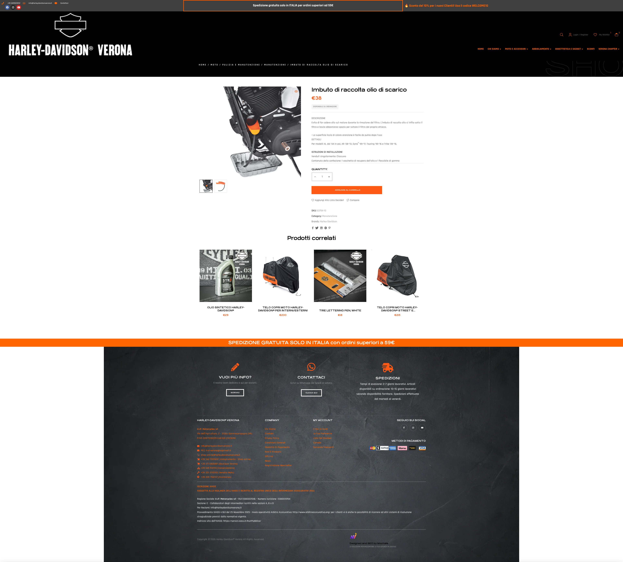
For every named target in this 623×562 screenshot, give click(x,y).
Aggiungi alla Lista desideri (329, 200)
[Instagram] (13, 7)
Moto (214, 64)
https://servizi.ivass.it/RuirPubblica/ (242, 521)
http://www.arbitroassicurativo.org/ (311, 512)
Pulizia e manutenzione (241, 64)
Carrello (317, 442)
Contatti (269, 433)
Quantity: (320, 169)
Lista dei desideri (322, 438)
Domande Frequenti (323, 447)
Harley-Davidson (328, 221)
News (268, 461)
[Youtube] (18, 7)
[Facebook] (7, 7)
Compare (354, 200)
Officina (269, 456)
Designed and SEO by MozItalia (369, 543)
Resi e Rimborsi (273, 452)
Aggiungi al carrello (347, 190)
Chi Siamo (270, 429)
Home (203, 64)
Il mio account (320, 429)
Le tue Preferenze (322, 433)
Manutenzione (275, 64)
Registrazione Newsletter (278, 465)
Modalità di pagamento (277, 447)
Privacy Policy (272, 438)
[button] (296, 91)
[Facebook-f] (404, 427)
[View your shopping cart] (616, 34)
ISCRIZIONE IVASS (206, 486)
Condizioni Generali (275, 442)
